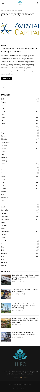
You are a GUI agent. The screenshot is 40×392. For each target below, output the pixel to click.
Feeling (3, 151)
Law (2, 201)
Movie (3, 222)
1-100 (3, 99)
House (3, 185)
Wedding (3, 265)
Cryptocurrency (5, 133)
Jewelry (3, 191)
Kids (2, 195)
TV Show (4, 262)
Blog (2, 114)
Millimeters (4, 216)
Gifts (2, 167)
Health (3, 176)
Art (2, 105)
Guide (3, 170)
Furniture (4, 158)
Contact (23, 389)
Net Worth (4, 225)
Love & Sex (4, 210)
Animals (3, 102)
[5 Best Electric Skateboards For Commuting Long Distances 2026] (6, 294)
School (3, 238)
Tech (2, 250)
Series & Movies (6, 241)
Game (3, 164)
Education (4, 139)
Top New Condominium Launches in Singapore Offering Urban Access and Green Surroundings (23, 305)
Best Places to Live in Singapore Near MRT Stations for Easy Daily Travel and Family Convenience (25, 320)
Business (3, 45)
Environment (5, 145)
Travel (3, 259)
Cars (2, 120)
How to (3, 188)
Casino (3, 124)
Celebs (3, 130)
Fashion (3, 148)
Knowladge (4, 198)
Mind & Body (5, 219)
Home (3, 182)
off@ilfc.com (24, 378)
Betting (3, 111)
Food (2, 154)
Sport (2, 247)
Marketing (4, 213)
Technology (4, 253)
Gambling (4, 161)
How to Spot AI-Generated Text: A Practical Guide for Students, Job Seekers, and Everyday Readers (25, 277)
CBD (2, 127)
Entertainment (5, 142)
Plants (3, 228)
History (3, 179)
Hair (2, 173)
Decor (3, 136)
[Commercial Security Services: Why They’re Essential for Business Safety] (6, 337)
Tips (2, 256)
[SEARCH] (36, 88)
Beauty (3, 108)
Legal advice (5, 204)
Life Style (4, 207)
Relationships (5, 231)
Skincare (3, 244)
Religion (3, 235)
